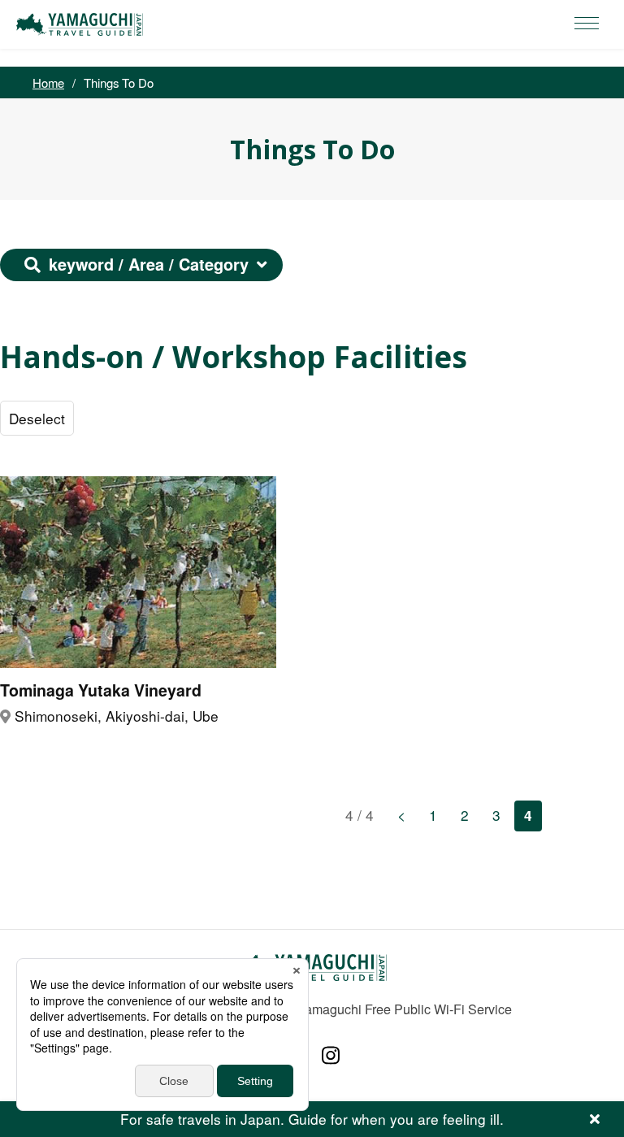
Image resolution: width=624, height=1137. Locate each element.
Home (48, 82)
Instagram (330, 1055)
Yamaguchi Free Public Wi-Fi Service (404, 1008)
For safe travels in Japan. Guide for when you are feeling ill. (312, 1119)
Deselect (37, 418)
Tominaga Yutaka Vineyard (101, 690)
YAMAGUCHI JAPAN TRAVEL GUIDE (82, 24)
